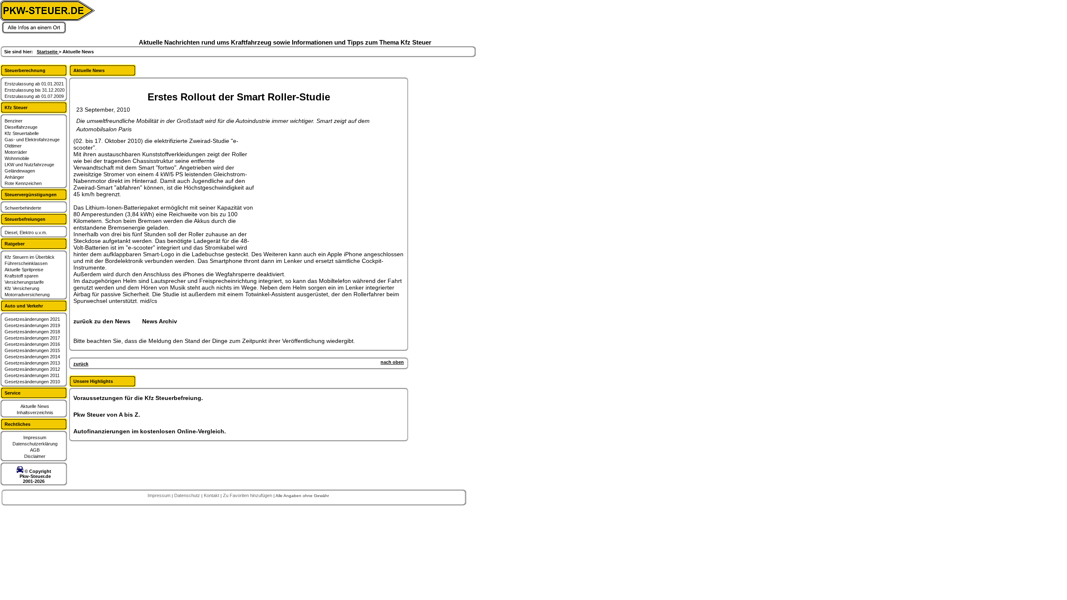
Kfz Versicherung (22, 288)
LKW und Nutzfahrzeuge (29, 164)
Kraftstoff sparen (21, 275)
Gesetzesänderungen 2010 (32, 381)
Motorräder (16, 152)
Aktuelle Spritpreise (24, 269)
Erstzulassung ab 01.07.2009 (34, 96)
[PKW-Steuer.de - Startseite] (47, 32)
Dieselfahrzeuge (21, 127)
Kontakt (212, 495)
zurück (80, 363)
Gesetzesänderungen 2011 (32, 375)
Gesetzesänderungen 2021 (32, 319)
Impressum (34, 437)
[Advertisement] (319, 190)
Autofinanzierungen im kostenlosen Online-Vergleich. (149, 431)
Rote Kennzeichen (23, 183)
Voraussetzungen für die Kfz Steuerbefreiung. (138, 398)
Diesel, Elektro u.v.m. (26, 232)
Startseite (48, 51)
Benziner (14, 120)
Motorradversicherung (27, 294)
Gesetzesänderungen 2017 (32, 337)
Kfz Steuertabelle (22, 133)
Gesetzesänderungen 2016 (32, 344)
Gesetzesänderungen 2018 (32, 331)
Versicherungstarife (24, 282)
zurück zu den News (101, 321)
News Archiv (159, 321)
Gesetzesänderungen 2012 (32, 369)
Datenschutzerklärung (35, 443)
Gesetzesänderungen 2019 (32, 325)
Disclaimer (34, 456)
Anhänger (14, 177)
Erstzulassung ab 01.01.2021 (34, 83)
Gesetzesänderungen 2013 (32, 362)
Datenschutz (187, 495)
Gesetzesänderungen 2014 (32, 356)
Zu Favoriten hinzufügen (248, 495)
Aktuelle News (34, 406)
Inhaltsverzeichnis (35, 412)
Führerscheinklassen (26, 263)
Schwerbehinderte (23, 207)
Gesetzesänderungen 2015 (32, 350)
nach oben (392, 362)
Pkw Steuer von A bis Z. (106, 414)
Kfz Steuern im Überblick (30, 257)
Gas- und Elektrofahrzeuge (32, 139)
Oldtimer (13, 145)
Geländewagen (20, 170)
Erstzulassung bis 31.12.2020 (35, 90)
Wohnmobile (17, 158)
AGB (35, 450)
